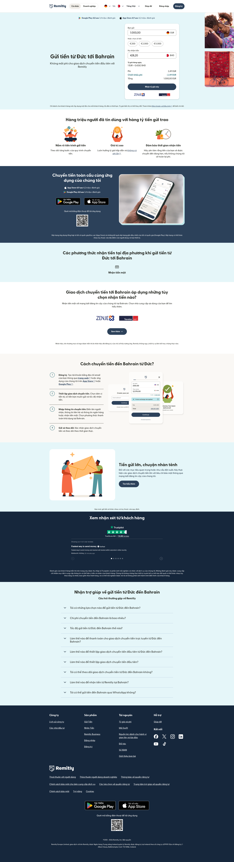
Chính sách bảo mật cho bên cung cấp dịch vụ (72, 784)
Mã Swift (123, 728)
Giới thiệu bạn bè (127, 756)
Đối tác (122, 744)
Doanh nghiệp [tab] (89, 6)
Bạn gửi (131, 28)
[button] (107, 6)
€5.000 (157, 44)
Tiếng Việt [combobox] (131, 6)
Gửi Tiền (88, 722)
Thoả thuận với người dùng (62, 777)
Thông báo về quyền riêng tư (135, 777)
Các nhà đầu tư (56, 728)
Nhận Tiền (89, 728)
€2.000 (144, 44)
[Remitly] (57, 6)
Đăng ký (179, 6)
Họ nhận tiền (133, 51)
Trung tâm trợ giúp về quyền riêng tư (151, 784)
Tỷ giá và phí (125, 722)
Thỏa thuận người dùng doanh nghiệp (98, 777)
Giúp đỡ (148, 6)
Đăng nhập (164, 6)
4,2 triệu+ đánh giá (139, 18)
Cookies (90, 791)
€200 (132, 44)
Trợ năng (77, 791)
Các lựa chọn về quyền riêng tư (114, 784)
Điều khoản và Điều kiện (162, 106)
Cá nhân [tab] (75, 6)
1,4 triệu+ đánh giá (99, 18)
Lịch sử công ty (56, 722)
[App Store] (96, 201)
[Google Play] (68, 201)
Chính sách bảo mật (59, 791)
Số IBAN (123, 750)
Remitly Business (92, 734)
